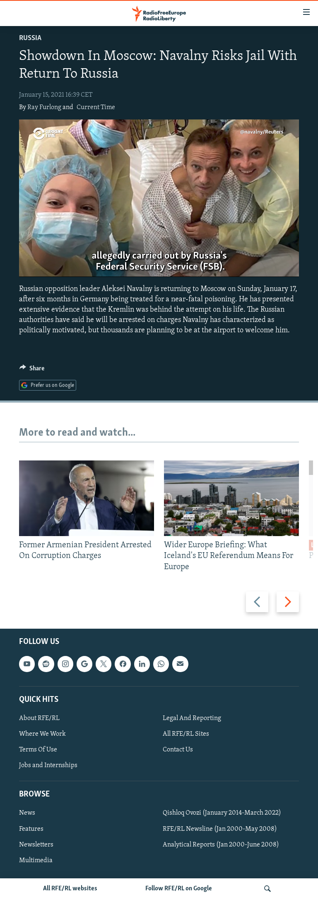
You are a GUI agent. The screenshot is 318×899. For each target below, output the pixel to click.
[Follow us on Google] (84, 664)
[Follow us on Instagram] (65, 664)
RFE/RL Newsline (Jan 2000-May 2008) (220, 829)
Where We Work (42, 734)
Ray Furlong (44, 107)
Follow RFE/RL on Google (178, 888)
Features (31, 829)
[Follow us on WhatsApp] (161, 664)
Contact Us (178, 749)
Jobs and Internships (48, 765)
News (27, 813)
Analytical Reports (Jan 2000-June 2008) (221, 845)
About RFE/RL (39, 718)
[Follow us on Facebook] (122, 664)
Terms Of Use (38, 749)
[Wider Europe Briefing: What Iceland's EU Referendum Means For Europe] (231, 498)
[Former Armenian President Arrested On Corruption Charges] (86, 498)
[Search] (267, 888)
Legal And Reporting (192, 718)
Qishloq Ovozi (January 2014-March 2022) (222, 813)
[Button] (31, 370)
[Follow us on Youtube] (27, 664)
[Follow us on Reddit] (46, 664)
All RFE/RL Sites (186, 734)
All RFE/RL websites (70, 888)
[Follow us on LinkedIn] (142, 664)
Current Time (96, 107)
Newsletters (36, 845)
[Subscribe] (180, 664)
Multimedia (36, 860)
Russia (30, 38)
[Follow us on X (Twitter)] (103, 664)
